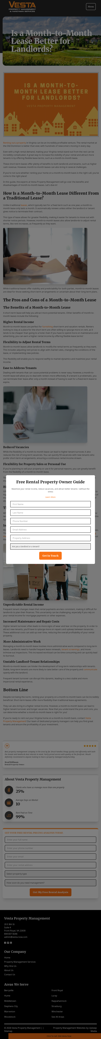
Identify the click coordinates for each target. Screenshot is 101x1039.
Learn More (50, 497)
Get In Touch (50, 555)
